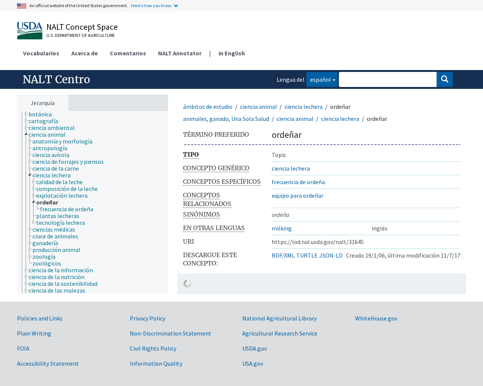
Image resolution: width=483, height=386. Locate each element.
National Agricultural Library (279, 318)
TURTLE (307, 255)
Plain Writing (34, 333)
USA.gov (252, 363)
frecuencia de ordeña (298, 182)
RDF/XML (283, 255)
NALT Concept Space (82, 26)
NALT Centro (56, 79)
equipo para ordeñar (297, 195)
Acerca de (84, 53)
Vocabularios (41, 53)
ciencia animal (258, 106)
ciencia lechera (304, 106)
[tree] (92, 202)
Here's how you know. (151, 5)
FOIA (23, 348)
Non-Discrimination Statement (170, 333)
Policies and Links (40, 318)
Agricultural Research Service (279, 333)
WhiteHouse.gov (376, 318)
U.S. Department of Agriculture (80, 35)
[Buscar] (445, 79)
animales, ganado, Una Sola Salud (226, 118)
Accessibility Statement (48, 363)
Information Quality (156, 363)
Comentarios (128, 53)
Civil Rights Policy (153, 348)
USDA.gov (254, 348)
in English (231, 53)
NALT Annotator (180, 53)
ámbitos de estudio (207, 106)
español (318, 79)
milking (282, 228)
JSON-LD (331, 255)
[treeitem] (43, 114)
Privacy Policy (147, 318)
